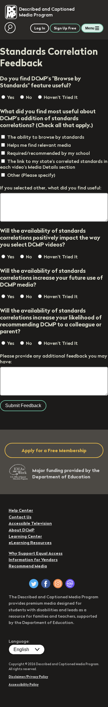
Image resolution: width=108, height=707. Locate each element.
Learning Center (25, 536)
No (28, 97)
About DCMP (22, 530)
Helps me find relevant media (39, 145)
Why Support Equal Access (35, 553)
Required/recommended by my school (48, 153)
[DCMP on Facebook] (45, 583)
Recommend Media (28, 566)
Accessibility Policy (24, 684)
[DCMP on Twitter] (33, 583)
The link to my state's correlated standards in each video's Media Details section (53, 164)
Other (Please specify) (31, 175)
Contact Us (20, 517)
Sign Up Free (65, 28)
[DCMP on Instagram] (57, 583)
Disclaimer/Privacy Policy (28, 677)
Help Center (21, 510)
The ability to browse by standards (45, 137)
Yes (10, 97)
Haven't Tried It (60, 97)
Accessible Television (30, 523)
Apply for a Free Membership (54, 450)
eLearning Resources (30, 542)
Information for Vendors (33, 559)
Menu (89, 28)
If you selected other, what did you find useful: (50, 188)
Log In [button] (39, 28)
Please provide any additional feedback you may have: (53, 358)
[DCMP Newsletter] (70, 583)
